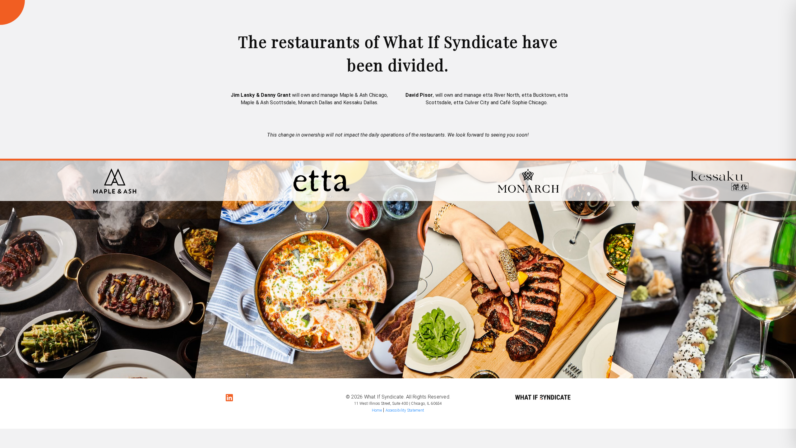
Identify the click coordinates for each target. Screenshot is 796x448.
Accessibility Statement (405, 410)
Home (377, 410)
